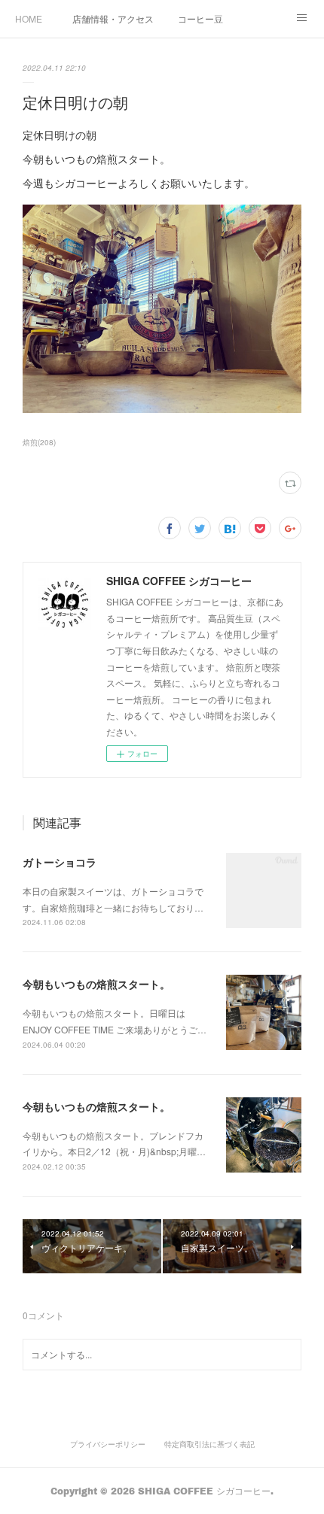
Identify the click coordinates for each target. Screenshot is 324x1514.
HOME (28, 18)
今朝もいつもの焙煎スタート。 (96, 983)
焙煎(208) (39, 442)
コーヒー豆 (200, 18)
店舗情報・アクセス (113, 18)
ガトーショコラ (59, 861)
